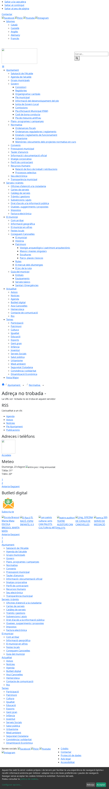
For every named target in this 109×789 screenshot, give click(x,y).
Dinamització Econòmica (19, 742)
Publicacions (13, 430)
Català (14, 24)
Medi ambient (13, 732)
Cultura (10, 698)
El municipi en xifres (17, 643)
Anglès (14, 31)
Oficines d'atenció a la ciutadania (23, 602)
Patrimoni (11, 695)
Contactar (7, 14)
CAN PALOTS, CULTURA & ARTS (48, 526)
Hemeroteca (13, 678)
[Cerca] (76, 58)
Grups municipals (15, 555)
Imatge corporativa (16, 582)
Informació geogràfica (18, 640)
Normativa (35, 385)
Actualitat (7, 657)
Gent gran (11, 712)
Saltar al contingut (14, 5)
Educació (11, 705)
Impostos (11, 626)
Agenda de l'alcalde (16, 551)
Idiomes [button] (10, 21)
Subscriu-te (8, 511)
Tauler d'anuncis (15, 575)
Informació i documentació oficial (24, 578)
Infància (10, 715)
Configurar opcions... (12, 784)
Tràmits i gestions (15, 613)
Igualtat (10, 701)
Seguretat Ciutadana (17, 736)
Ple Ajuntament (14, 426)
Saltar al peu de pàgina (17, 8)
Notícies (10, 423)
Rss (8, 684)
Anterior (6, 486)
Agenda (10, 416)
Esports (10, 708)
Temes (5, 688)
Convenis (11, 568)
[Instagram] (42, 17)
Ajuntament (14, 385)
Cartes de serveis (15, 606)
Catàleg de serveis (16, 609)
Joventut (10, 719)
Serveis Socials (14, 722)
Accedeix (6, 455)
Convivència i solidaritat (19, 739)
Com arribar (12, 637)
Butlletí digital (13, 671)
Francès (15, 38)
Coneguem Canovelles (18, 650)
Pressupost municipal (18, 572)
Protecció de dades (71, 755)
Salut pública (13, 725)
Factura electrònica (16, 630)
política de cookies (29, 779)
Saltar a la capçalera (15, 1)
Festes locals (13, 647)
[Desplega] (23, 385)
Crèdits (64, 748)
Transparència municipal (19, 596)
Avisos (9, 419)
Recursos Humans (16, 589)
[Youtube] (29, 17)
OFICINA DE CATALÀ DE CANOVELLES (84, 521)
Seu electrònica (14, 592)
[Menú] (3, 66)
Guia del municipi (15, 654)
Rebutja (90, 784)
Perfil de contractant (17, 585)
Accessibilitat (68, 762)
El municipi (7, 633)
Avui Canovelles (14, 674)
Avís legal (66, 758)
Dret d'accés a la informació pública (25, 619)
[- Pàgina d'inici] (19, 55)
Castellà (15, 28)
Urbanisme (12, 729)
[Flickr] (19, 17)
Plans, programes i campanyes (22, 561)
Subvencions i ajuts (16, 616)
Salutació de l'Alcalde (17, 548)
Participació (12, 691)
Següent (15, 486)
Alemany (15, 35)
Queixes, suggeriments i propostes (25, 623)
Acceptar (101, 784)
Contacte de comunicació (19, 681)
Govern (10, 558)
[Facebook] (8, 17)
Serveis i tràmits (10, 599)
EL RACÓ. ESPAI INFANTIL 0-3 (27, 521)
